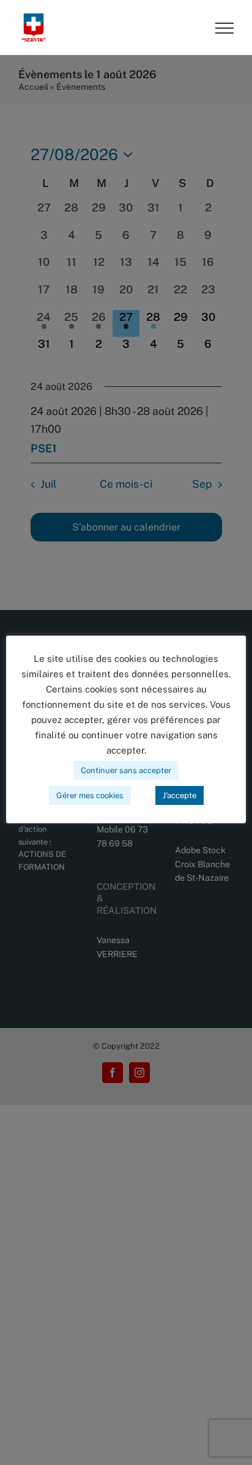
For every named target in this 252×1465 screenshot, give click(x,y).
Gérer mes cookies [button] (90, 795)
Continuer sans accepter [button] (126, 770)
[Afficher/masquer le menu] (224, 28)
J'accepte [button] (179, 795)
